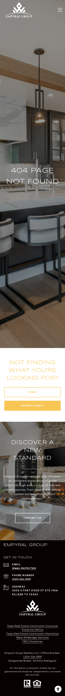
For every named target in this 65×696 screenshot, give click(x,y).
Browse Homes (32, 405)
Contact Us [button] (32, 517)
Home (32, 392)
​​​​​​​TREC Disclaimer (32, 641)
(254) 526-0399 (21, 579)
